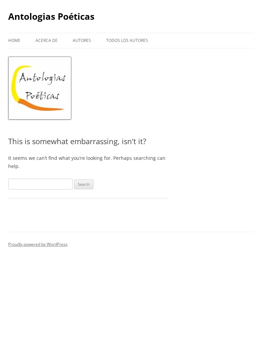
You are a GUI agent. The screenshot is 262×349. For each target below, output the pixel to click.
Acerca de (46, 40)
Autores (82, 40)
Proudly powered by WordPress (38, 244)
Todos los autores (127, 40)
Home (14, 40)
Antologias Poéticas (51, 16)
